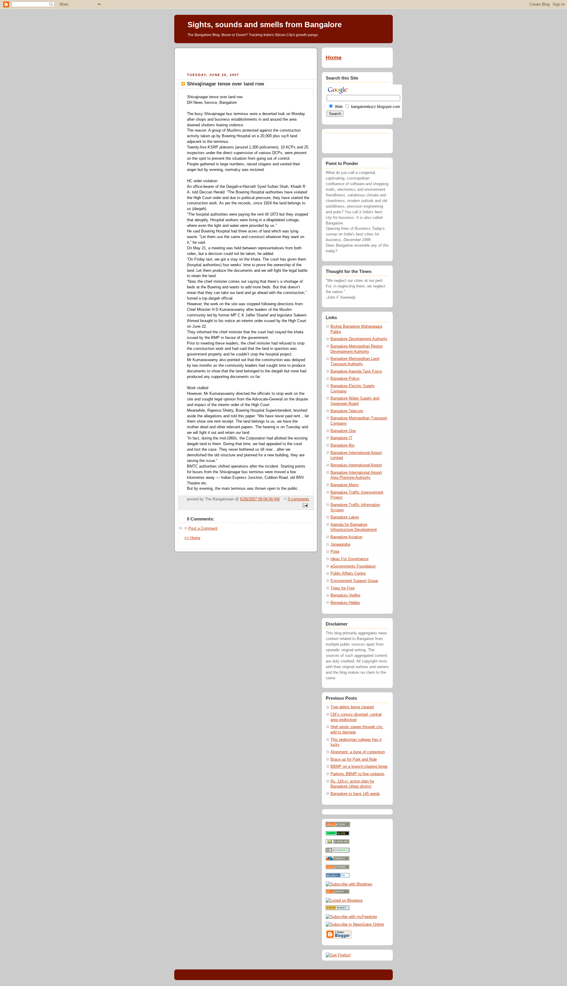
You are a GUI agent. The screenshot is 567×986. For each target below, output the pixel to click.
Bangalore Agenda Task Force (356, 371)
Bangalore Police (344, 378)
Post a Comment (202, 528)
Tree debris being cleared (352, 707)
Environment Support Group (354, 581)
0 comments (298, 499)
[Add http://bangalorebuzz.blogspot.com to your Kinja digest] (337, 909)
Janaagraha (340, 544)
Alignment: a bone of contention (357, 752)
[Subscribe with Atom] (337, 868)
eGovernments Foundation (353, 566)
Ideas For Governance (349, 559)
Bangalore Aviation (346, 537)
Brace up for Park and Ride (353, 759)
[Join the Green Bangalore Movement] (337, 834)
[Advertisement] (246, 59)
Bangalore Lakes (344, 517)
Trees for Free (342, 588)
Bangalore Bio (342, 445)
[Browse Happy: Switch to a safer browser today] (337, 851)
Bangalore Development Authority (358, 339)
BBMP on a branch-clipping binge (358, 766)
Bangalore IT (341, 438)
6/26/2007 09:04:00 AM (260, 499)
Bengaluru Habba (345, 603)
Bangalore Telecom (346, 411)
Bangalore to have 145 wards (355, 794)
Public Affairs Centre (348, 573)
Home (334, 57)
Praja (334, 551)
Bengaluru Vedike (345, 595)
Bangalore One (343, 431)
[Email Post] (304, 506)
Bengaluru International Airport (356, 465)
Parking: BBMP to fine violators (357, 774)
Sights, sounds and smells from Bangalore (265, 24)
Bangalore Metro (344, 485)
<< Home (192, 538)
